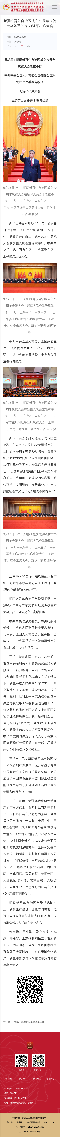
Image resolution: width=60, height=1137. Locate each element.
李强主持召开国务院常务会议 (23, 1022)
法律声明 (51, 1079)
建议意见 (37, 1079)
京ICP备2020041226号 (30, 1131)
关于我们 (9, 1079)
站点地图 (23, 1079)
